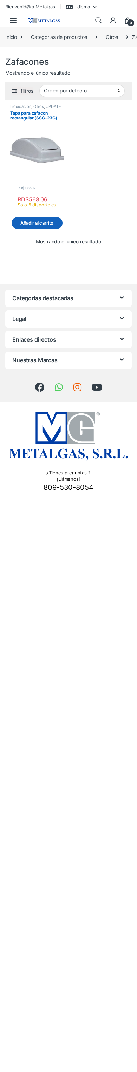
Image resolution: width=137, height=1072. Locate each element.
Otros (112, 37)
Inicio (11, 37)
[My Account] (113, 20)
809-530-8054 (68, 487)
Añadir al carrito (37, 223)
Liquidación (20, 106)
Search (98, 20)
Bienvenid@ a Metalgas (30, 6)
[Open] (13, 20)
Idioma (82, 6)
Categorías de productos (59, 37)
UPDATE (53, 106)
